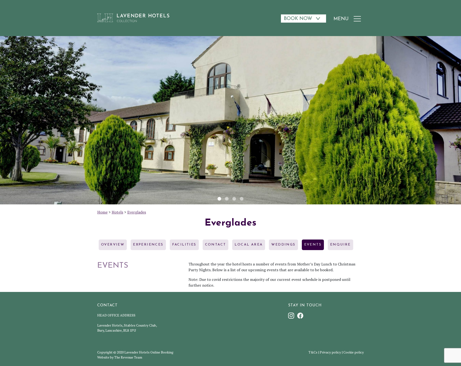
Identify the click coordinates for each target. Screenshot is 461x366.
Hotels (117, 212)
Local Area (249, 244)
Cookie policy (353, 352)
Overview (112, 244)
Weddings (283, 244)
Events (312, 244)
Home (102, 212)
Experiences (148, 244)
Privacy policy (330, 352)
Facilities (184, 244)
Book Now (298, 18)
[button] (5, 120)
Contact (215, 244)
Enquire (340, 244)
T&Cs (313, 352)
